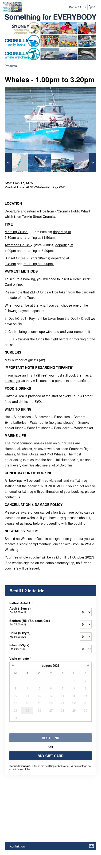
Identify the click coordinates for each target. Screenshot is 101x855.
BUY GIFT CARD (50, 755)
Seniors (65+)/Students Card (29, 622)
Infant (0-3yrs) (19, 647)
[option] (16, 162)
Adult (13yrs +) (20, 610)
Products (11, 65)
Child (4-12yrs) (19, 634)
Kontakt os (17, 846)
